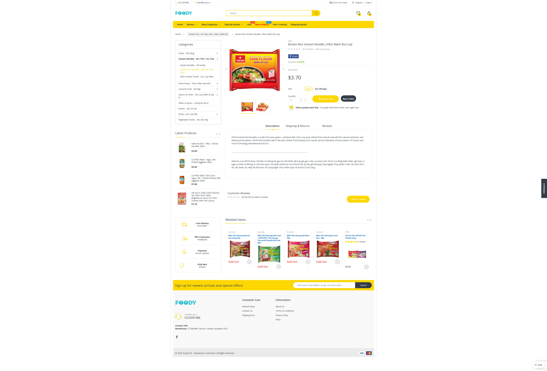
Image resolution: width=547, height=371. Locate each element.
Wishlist (294, 70)
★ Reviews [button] (544, 188)
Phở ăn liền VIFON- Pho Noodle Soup (355, 236)
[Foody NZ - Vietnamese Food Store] (183, 13)
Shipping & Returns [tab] (298, 126)
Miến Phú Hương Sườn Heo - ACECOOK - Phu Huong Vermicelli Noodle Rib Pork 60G (269, 239)
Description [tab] (272, 126)
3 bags (308, 89)
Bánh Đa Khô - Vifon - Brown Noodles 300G (204, 145)
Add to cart (327, 99)
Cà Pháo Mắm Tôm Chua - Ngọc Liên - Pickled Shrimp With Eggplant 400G (206, 178)
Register (359, 2)
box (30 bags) (321, 89)
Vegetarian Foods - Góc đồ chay (193, 119)
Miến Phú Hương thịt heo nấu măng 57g (239, 236)
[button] (294, 49)
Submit (363, 285)
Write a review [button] (352, 182)
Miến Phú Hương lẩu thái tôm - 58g (327, 236)
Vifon (290, 41)
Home (178, 34)
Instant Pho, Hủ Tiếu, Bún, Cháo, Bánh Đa (208, 34)
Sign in (369, 2)
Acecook (231, 232)
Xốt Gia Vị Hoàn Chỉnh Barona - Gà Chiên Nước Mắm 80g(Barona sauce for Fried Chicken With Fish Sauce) (205, 197)
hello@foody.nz (203, 2)
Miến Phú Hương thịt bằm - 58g (298, 236)
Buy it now (348, 98)
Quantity (292, 96)
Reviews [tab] (327, 126)
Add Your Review (322, 49)
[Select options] (249, 261)
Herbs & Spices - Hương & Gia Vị (193, 103)
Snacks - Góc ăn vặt (187, 108)
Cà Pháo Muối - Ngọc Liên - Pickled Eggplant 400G (204, 160)
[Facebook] (176, 337)
